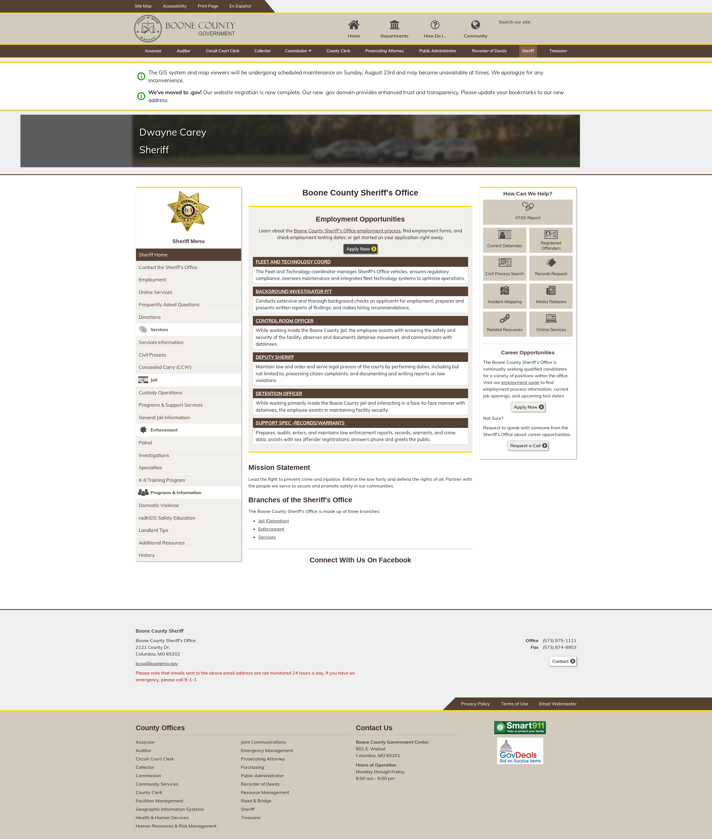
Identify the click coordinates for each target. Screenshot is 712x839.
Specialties (150, 467)
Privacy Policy (475, 703)
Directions (150, 317)
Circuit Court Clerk (222, 50)
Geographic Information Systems (170, 809)
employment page (520, 382)
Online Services (155, 292)
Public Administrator (437, 50)
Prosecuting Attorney (384, 50)
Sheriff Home (153, 255)
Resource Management (265, 792)
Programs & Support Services (171, 405)
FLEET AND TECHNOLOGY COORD (293, 262)
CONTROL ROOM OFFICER (284, 321)
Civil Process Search (504, 273)
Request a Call (525, 445)
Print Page (208, 6)
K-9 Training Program (162, 480)
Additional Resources (162, 543)
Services (267, 537)
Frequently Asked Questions (169, 304)
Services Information (161, 342)
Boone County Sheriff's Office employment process (347, 231)
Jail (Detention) (273, 521)
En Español (240, 6)
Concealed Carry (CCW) (165, 367)
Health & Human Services (162, 817)
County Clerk (338, 50)
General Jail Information (164, 417)
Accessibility (175, 6)
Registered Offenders (551, 245)
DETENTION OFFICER (279, 393)
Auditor (183, 50)
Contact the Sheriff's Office (168, 267)
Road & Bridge (256, 800)
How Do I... (435, 36)
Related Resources (505, 329)
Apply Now (358, 249)
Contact (559, 662)
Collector (263, 50)
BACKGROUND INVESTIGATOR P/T (294, 291)
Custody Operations (160, 392)
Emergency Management (267, 750)
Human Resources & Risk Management (176, 826)
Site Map (143, 6)
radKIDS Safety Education (167, 518)
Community (476, 36)
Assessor (153, 50)
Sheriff (528, 50)
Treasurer (558, 50)
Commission (296, 50)
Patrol (145, 443)
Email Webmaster (558, 703)
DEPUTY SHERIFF (275, 357)
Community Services (157, 784)
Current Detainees (504, 245)
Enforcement (271, 529)
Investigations (154, 455)
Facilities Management (159, 800)
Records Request (551, 273)
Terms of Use (514, 703)
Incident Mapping (505, 301)
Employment (152, 279)
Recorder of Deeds (489, 50)
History (147, 555)
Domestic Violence (159, 505)
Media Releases (551, 301)
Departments (394, 36)
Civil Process (152, 355)
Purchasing (252, 767)
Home (354, 36)
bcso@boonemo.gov (157, 663)
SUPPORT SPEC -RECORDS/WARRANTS (300, 423)
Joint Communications (263, 742)
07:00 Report (528, 217)
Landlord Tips (153, 530)
